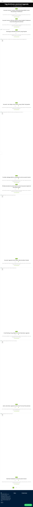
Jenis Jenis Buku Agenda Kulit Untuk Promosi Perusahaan (16, 406)
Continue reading (16, 109)
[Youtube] (1, 502)
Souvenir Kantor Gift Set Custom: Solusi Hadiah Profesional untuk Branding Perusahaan (16, 21)
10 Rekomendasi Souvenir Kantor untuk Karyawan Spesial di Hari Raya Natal (16, 186)
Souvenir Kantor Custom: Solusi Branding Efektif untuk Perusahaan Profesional (16, 11)
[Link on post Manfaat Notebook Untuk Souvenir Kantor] (16, 445)
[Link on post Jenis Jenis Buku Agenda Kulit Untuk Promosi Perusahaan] (16, 372)
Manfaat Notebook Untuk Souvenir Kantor (16, 478)
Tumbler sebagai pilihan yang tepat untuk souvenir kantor (16, 177)
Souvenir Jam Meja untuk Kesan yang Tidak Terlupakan (16, 104)
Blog (16, 8)
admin (16, 13)
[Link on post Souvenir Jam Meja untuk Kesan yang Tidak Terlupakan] (16, 71)
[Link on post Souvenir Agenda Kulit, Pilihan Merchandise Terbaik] (16, 227)
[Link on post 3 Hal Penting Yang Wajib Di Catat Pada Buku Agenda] (16, 299)
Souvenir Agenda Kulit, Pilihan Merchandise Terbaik (16, 260)
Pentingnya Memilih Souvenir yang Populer (16, 31)
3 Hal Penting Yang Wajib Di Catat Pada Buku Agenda (16, 333)
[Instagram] (2, 502)
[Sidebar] (1, 153)
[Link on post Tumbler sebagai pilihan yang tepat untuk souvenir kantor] (16, 144)
